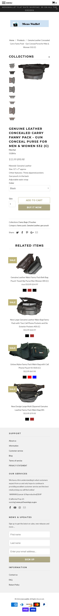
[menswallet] (29, 21)
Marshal (12, 150)
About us (12, 441)
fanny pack (21, 225)
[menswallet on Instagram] (20, 507)
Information (13, 446)
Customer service (16, 451)
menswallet (24, 599)
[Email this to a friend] (36, 232)
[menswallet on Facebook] (10, 507)
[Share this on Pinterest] (26, 232)
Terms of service (15, 461)
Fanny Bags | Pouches (27, 222)
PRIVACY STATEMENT (18, 465)
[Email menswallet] (24, 507)
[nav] (7, 2)
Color (11, 183)
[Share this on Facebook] (22, 232)
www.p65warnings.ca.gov (26, 502)
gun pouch (44, 225)
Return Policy (14, 585)
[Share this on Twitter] (17, 232)
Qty (10, 198)
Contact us (13, 575)
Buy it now (34, 207)
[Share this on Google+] (31, 232)
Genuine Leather (33, 225)
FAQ (10, 580)
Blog (10, 456)
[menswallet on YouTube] (15, 507)
